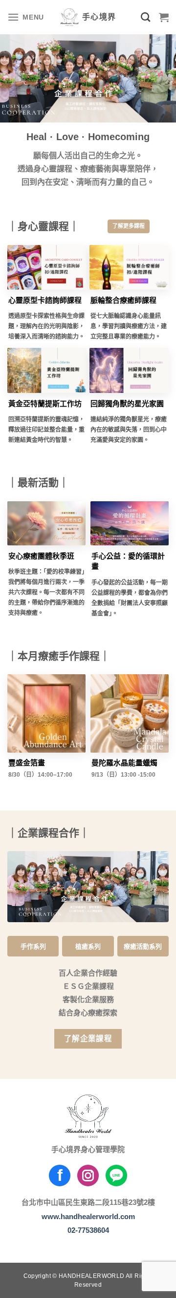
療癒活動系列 (143, 946)
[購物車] (164, 17)
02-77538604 (88, 1230)
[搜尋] (145, 16)
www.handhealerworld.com (88, 1216)
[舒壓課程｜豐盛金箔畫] (46, 713)
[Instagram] (88, 1175)
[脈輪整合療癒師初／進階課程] (129, 267)
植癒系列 (88, 946)
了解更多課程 (128, 226)
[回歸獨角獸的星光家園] (129, 370)
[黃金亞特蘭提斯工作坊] (47, 370)
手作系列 (33, 946)
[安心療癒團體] (46, 523)
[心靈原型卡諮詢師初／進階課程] (47, 267)
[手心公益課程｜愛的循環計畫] (129, 523)
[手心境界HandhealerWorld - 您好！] (88, 17)
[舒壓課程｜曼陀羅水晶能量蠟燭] (129, 713)
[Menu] (25, 17)
